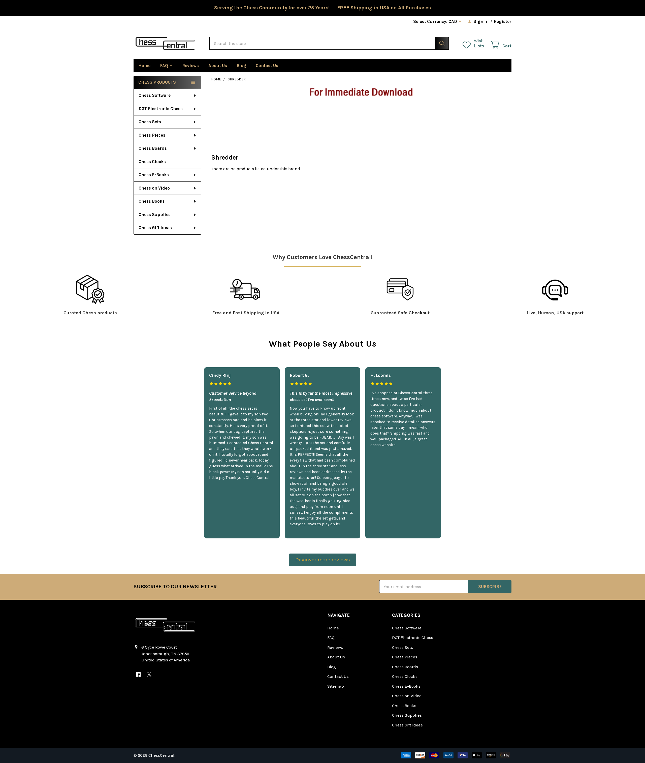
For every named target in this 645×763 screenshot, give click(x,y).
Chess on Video (154, 188)
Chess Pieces (152, 135)
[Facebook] (138, 674)
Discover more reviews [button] (322, 560)
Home (144, 65)
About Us (217, 65)
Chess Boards (153, 148)
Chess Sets (150, 121)
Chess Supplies (155, 214)
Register (502, 21)
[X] (149, 674)
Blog (241, 65)
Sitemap (335, 686)
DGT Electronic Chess (161, 108)
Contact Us (267, 65)
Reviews (190, 65)
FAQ (164, 65)
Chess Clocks (152, 161)
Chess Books (152, 201)
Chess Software (155, 95)
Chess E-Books (154, 174)
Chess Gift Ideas (155, 227)
